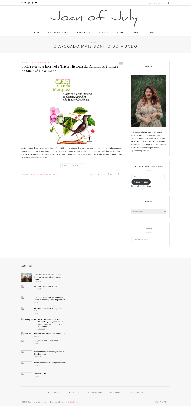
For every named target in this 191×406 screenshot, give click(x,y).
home (36, 32)
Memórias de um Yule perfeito (45, 286)
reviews (52, 62)
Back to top (161, 402)
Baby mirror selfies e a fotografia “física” (50, 362)
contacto (152, 32)
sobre (120, 32)
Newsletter (83, 32)
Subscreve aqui (141, 182)
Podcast (103, 32)
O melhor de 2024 (40, 374)
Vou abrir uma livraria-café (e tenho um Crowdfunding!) (49, 352)
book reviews (31, 62)
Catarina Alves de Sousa (45, 174)
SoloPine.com (75, 402)
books (43, 62)
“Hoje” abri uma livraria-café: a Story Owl (49, 333)
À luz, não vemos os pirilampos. (46, 341)
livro (135, 32)
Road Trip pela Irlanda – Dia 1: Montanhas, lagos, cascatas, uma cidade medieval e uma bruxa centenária (51, 323)
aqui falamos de (57, 32)
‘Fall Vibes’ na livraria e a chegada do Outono (48, 309)
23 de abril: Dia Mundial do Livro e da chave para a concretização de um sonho (48, 276)
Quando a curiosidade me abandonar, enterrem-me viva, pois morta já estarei (49, 298)
